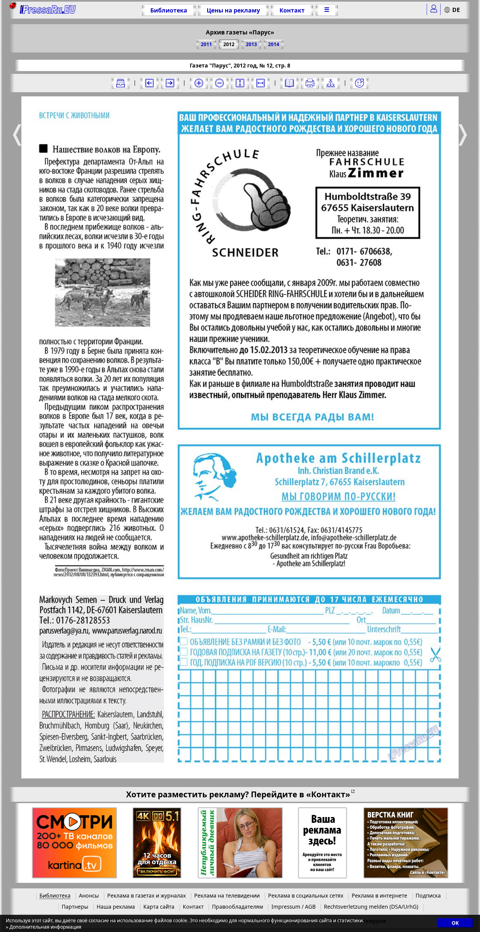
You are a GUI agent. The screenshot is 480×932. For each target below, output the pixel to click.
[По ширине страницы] (260, 83)
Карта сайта (158, 906)
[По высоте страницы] (240, 83)
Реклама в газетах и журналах (146, 895)
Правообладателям (237, 906)
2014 (273, 44)
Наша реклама (116, 906)
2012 (228, 44)
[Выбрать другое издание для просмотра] (120, 83)
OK (455, 923)
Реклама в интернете (379, 895)
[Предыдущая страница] (149, 83)
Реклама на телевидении (227, 895)
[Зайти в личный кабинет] (434, 9)
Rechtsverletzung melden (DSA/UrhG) (371, 906)
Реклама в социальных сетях (305, 895)
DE (456, 10)
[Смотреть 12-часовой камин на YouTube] (157, 843)
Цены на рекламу (233, 10)
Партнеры (75, 906)
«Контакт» (328, 794)
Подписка (428, 895)
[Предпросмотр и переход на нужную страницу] (289, 83)
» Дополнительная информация (43, 927)
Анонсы (89, 895)
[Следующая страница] (170, 83)
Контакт (292, 10)
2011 (206, 44)
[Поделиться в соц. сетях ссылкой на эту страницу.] (330, 83)
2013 (251, 44)
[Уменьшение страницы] (219, 83)
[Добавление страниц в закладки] (359, 83)
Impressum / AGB (293, 906)
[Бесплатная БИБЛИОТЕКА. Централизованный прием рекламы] (48, 10)
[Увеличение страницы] (199, 83)
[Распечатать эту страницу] (310, 83)
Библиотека (168, 10)
